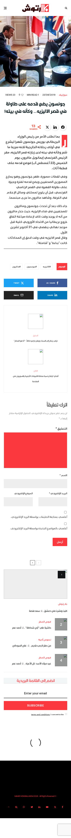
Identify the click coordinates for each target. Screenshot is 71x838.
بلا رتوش (62, 604)
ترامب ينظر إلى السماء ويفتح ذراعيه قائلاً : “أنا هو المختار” (36, 338)
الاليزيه (46, 266)
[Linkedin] (39, 807)
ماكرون (15, 266)
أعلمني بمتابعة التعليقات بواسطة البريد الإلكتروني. (39, 517)
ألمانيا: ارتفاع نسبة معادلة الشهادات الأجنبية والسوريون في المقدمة (35, 376)
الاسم (63, 475)
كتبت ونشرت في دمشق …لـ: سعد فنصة (48, 611)
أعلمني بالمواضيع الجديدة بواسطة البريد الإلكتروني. (38, 528)
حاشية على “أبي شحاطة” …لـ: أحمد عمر (31, 627)
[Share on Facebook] (62, 127)
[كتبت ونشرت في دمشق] (35, 584)
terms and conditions (40, 714)
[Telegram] (32, 807)
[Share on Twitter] (47, 127)
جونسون (31, 266)
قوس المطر (45, 621)
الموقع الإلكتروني (23, 493)
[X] (55, 807)
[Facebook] (62, 807)
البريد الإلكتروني (58, 493)
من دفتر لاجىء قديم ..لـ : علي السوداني (31, 645)
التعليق (61, 429)
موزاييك (63, 95)
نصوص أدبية (44, 639)
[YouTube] (47, 807)
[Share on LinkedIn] (55, 127)
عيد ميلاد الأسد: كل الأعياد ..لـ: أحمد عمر (31, 663)
